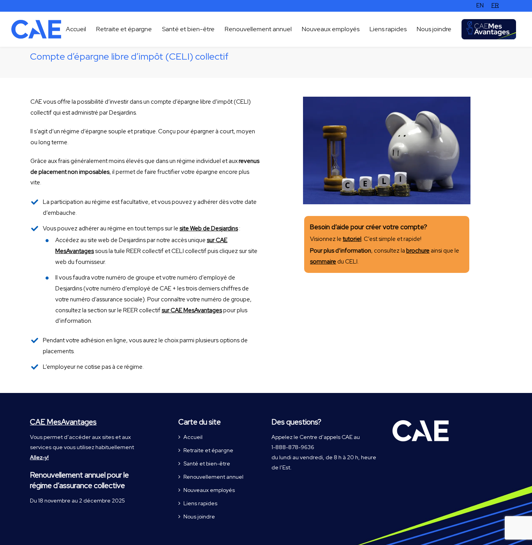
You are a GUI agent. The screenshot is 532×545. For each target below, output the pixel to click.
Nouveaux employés (209, 490)
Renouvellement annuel (213, 476)
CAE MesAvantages (63, 422)
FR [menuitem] (495, 5)
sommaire (323, 261)
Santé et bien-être (206, 463)
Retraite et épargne (208, 450)
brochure (418, 251)
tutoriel (352, 239)
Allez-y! (39, 457)
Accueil (193, 437)
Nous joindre (199, 516)
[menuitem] (480, 5)
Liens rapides (200, 503)
